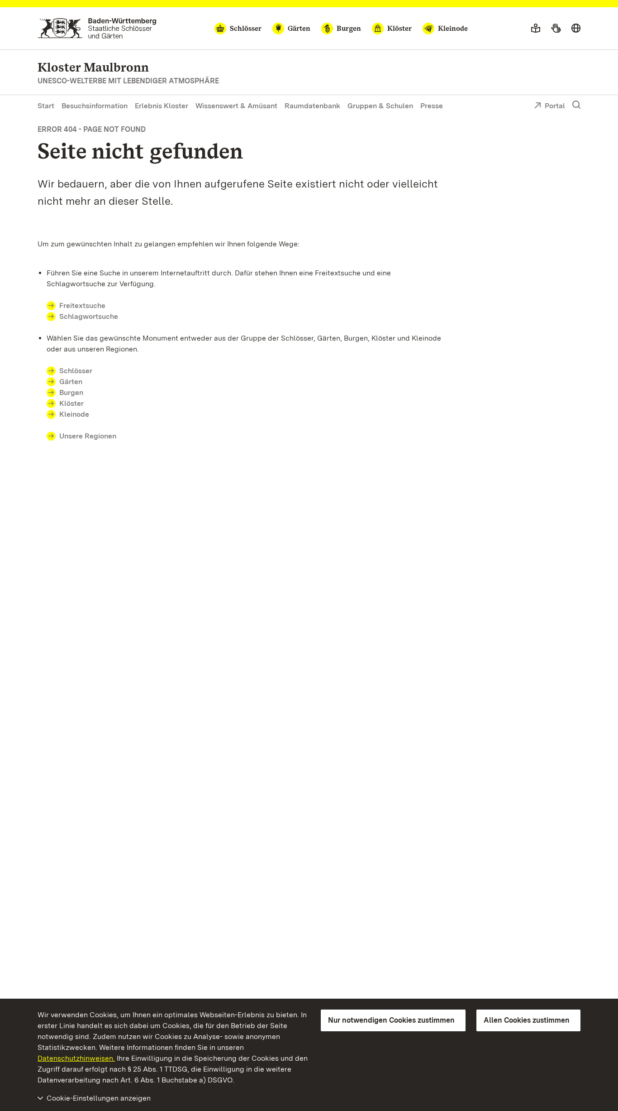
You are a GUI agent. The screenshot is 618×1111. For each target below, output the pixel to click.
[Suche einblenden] (576, 105)
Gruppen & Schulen (380, 105)
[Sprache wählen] (576, 28)
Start (46, 105)
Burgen (71, 392)
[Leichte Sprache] (536, 28)
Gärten (70, 381)
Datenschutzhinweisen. (76, 1058)
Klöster (71, 403)
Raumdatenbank (312, 105)
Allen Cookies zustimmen (527, 1020)
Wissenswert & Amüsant (236, 105)
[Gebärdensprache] (555, 28)
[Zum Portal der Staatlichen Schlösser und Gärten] (97, 28)
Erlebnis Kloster (161, 105)
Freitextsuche (82, 305)
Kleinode (74, 414)
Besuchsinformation (95, 105)
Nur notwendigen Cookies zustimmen (391, 1020)
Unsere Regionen (87, 436)
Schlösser (75, 370)
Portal (555, 105)
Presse (431, 105)
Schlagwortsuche (88, 316)
